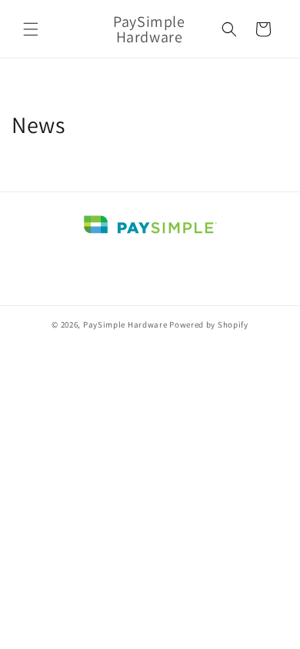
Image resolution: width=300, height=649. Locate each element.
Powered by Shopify (208, 324)
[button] (31, 29)
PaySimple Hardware (125, 324)
